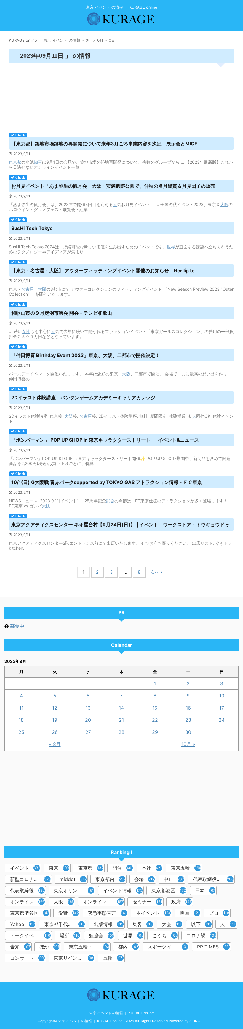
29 (155, 732)
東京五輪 (186, 868)
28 (121, 732)
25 (21, 732)
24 (222, 720)
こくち (165, 935)
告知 (20, 947)
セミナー (147, 902)
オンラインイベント (104, 902)
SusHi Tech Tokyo (32, 228)
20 (88, 720)
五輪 (112, 958)
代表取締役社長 (213, 879)
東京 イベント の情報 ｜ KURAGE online (121, 1013)
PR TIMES (212, 947)
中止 (174, 879)
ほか (49, 947)
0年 (89, 40)
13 (88, 708)
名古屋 (27, 289)
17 (221, 708)
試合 (110, 500)
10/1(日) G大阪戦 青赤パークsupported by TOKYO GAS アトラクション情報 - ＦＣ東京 (106, 482)
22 (155, 720)
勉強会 (101, 935)
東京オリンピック (74, 890)
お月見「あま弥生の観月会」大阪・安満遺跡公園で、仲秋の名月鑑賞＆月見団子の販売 (113, 186)
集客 (142, 924)
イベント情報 (123, 890)
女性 (26, 331)
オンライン (27, 902)
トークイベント (30, 935)
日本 (205, 890)
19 (54, 720)
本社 (152, 868)
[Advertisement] (121, 96)
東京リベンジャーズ (74, 958)
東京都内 (110, 879)
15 (154, 708)
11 (21, 708)
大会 (172, 924)
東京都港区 (168, 890)
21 (121, 720)
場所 (70, 935)
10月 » (188, 744)
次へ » (156, 572)
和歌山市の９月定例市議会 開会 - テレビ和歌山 (61, 313)
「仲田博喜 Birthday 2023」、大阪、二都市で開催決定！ (85, 355)
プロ (219, 913)
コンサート (27, 958)
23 (188, 720)
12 (54, 708)
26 (55, 732)
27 (88, 732)
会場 (144, 879)
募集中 (17, 626)
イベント (25, 868)
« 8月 (55, 744)
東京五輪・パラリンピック (90, 947)
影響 (68, 913)
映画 (190, 913)
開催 (122, 868)
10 (221, 696)
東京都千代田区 (64, 924)
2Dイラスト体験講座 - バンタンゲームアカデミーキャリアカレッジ (83, 398)
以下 (201, 924)
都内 (128, 947)
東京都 (15, 162)
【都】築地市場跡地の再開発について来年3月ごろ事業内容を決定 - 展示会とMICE (104, 144)
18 (21, 720)
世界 (171, 246)
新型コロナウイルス (31, 879)
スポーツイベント (168, 947)
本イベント (153, 913)
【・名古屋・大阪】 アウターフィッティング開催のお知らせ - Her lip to (103, 271)
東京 (60, 868)
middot (73, 879)
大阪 (224, 204)
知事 (38, 162)
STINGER (197, 1021)
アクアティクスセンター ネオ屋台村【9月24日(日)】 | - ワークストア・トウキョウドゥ (120, 525)
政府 (181, 902)
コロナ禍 (201, 935)
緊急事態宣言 (107, 913)
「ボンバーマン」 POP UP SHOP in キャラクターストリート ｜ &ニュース (105, 440)
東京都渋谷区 (29, 913)
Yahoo (22, 924)
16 (188, 708)
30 (188, 732)
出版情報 (108, 924)
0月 (100, 40)
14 (121, 708)
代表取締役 (27, 890)
